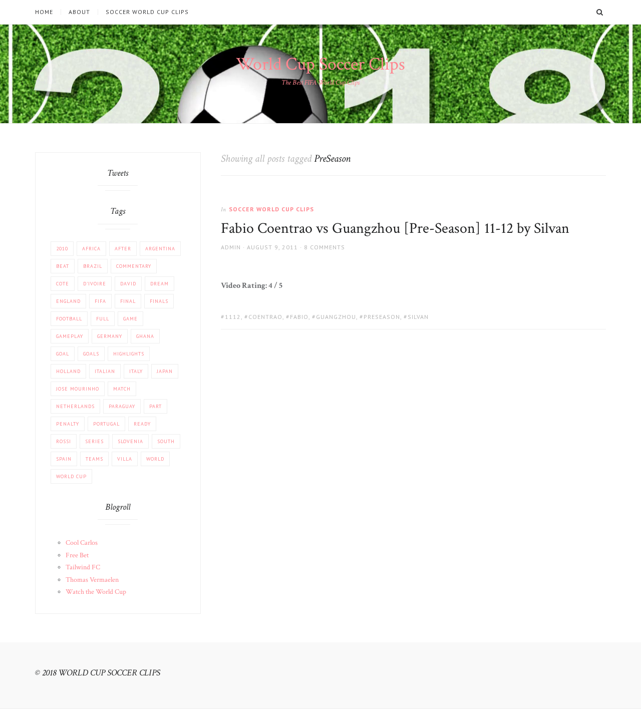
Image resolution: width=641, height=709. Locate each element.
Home (44, 12)
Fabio (299, 316)
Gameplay (69, 336)
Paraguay (122, 406)
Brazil (92, 266)
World (155, 459)
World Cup (71, 476)
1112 (233, 316)
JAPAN (165, 371)
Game (130, 318)
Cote (62, 283)
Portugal (106, 424)
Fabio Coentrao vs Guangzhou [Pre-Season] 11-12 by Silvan (395, 228)
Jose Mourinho (77, 389)
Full (102, 318)
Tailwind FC (83, 567)
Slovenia (130, 441)
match (122, 389)
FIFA (100, 301)
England (68, 301)
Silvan (418, 316)
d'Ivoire (94, 283)
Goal (62, 353)
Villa (124, 459)
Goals (91, 353)
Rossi (63, 441)
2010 (62, 248)
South (166, 441)
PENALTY (67, 424)
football (69, 318)
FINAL (128, 301)
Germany (109, 336)
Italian (105, 371)
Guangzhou (336, 316)
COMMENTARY (133, 266)
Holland (68, 371)
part (155, 406)
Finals (159, 301)
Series (94, 441)
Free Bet (77, 555)
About (79, 12)
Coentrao (265, 316)
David (128, 283)
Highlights (128, 353)
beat (62, 266)
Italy (136, 371)
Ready (142, 424)
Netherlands (75, 406)
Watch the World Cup (96, 591)
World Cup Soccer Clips (320, 64)
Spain (64, 459)
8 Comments (324, 247)
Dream (159, 283)
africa (91, 248)
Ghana (145, 336)
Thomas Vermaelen (92, 579)
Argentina (160, 248)
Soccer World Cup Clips (147, 12)
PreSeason (382, 316)
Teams (94, 459)
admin (231, 247)
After (123, 248)
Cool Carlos (82, 542)
